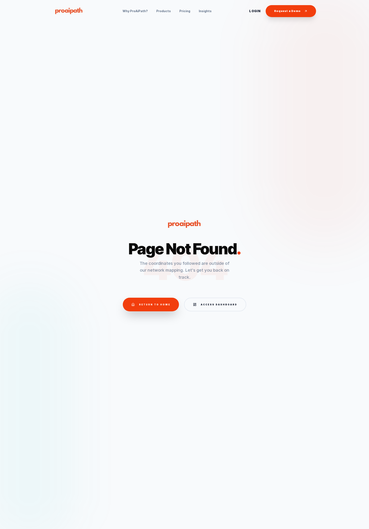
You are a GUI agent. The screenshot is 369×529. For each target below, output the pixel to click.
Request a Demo (287, 11)
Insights (205, 11)
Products (163, 11)
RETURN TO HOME (154, 304)
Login (255, 11)
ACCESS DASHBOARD (219, 304)
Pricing (184, 11)
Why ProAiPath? (135, 11)
